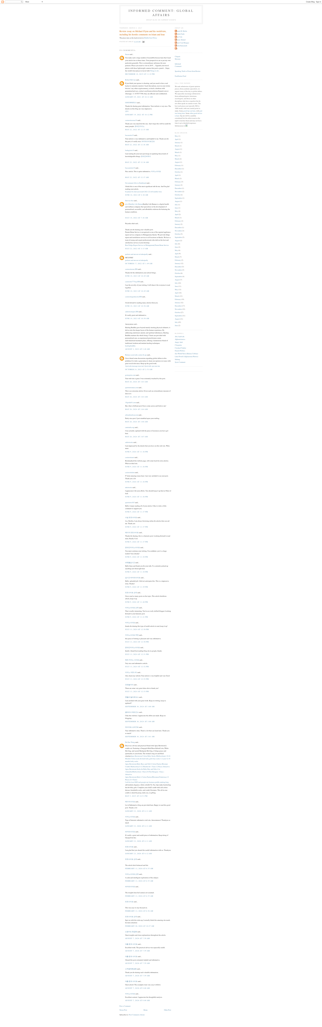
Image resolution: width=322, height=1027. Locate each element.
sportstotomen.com (131, 387)
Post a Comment (125, 1006)
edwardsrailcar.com (131, 415)
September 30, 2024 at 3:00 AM (140, 706)
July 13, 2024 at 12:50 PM (137, 629)
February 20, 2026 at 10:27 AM (139, 926)
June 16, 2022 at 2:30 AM (136, 195)
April (176, 139)
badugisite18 (129, 150)
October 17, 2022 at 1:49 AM (138, 263)
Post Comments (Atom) (137, 1015)
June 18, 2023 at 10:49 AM (137, 276)
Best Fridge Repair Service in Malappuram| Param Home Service (147, 245)
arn (176, 48)
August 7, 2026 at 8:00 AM (137, 988)
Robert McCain (130, 80)
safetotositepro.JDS (131, 311)
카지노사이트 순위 (132, 607)
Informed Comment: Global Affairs (161, 12)
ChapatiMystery (177, 57)
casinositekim (130, 472)
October (177, 172)
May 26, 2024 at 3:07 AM (136, 436)
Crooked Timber (180, 348)
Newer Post (123, 1010)
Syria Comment (180, 362)
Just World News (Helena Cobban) (186, 353)
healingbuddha (130, 346)
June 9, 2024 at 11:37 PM (136, 512)
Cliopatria (178, 345)
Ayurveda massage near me (134, 366)
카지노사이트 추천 (132, 635)
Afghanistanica (180, 339)
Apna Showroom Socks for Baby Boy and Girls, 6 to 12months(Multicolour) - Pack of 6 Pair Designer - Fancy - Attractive (145, 771)
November (178, 191)
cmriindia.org (129, 427)
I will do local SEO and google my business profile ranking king (147, 782)
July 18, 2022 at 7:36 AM (136, 218)
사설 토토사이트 (131, 517)
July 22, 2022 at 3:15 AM (136, 248)
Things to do (154, 71)
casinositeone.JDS (131, 269)
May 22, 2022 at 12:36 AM (137, 144)
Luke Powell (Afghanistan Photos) (186, 356)
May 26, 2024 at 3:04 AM (136, 409)
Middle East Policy (150, 38)
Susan (127, 54)
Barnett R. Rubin (181, 31)
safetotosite (129, 442)
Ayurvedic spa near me (152, 366)
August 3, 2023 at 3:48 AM (137, 349)
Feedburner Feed (180, 76)
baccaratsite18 (130, 168)
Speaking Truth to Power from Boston (187, 71)
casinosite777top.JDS (132, 281)
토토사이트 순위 (131, 592)
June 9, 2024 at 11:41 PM (136, 617)
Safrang (177, 359)
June (176, 208)
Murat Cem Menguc (182, 43)
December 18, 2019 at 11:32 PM (140, 74)
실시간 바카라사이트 (132, 577)
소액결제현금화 (131, 969)
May (176, 136)
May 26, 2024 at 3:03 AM (136, 382)
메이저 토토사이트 (132, 532)
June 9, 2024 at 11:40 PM (136, 602)
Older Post (167, 1010)
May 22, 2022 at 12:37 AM (137, 177)
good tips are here (189, 111)
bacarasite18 (129, 135)
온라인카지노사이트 (132, 547)
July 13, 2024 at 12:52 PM (137, 666)
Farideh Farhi (180, 34)
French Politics (180, 351)
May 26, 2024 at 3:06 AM (136, 422)
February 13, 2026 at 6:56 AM (139, 911)
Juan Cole (178, 37)
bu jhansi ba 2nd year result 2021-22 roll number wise (143, 191)
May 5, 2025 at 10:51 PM (136, 796)
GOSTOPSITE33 (130, 102)
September (178, 198)
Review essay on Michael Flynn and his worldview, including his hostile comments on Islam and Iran (142, 33)
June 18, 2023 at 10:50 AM (137, 306)
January (177, 142)
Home (146, 1010)
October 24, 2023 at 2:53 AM (138, 369)
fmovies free (129, 200)
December (178, 168)
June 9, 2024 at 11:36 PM (136, 452)
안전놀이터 (129, 684)
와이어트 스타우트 (132, 727)
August (177, 149)
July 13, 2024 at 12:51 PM (137, 654)
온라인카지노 (140, 126)
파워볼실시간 (130, 562)
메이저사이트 (130, 801)
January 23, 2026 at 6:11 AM (138, 811)
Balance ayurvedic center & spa (136, 355)
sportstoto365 (130, 502)
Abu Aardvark (179, 336)
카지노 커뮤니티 (131, 672)
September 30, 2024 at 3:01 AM (140, 736)
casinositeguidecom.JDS (133, 297)
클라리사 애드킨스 (132, 712)
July (176, 204)
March (177, 146)
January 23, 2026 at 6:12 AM (138, 853)
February (178, 165)
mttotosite (128, 487)
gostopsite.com (130, 375)
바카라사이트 (130, 831)
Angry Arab (179, 342)
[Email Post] (143, 41)
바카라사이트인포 (148, 141)
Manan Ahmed (180, 40)
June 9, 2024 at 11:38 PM (136, 557)
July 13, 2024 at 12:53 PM (137, 691)
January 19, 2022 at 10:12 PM (139, 114)
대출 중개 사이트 (131, 944)
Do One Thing (130, 742)
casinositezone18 (131, 120)
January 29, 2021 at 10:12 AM (139, 97)
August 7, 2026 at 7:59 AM (137, 951)
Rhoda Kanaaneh (181, 45)
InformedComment (178, 65)
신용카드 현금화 (131, 932)
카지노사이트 (156, 171)
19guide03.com (130, 402)
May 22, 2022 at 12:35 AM (137, 129)
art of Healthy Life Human (134, 204)
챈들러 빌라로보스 (132, 697)
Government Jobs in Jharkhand (135, 183)
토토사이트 (129, 847)
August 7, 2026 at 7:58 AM (137, 938)
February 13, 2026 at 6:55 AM (139, 868)
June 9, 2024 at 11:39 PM (136, 587)
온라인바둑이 (146, 156)
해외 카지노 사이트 (132, 660)
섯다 (126, 111)
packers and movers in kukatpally (136, 254)
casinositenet (129, 457)
